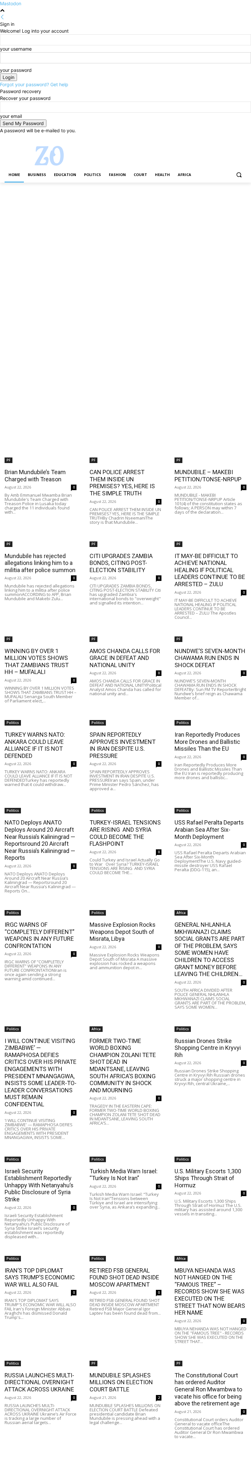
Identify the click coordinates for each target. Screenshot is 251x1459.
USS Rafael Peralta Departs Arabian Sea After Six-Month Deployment (209, 829)
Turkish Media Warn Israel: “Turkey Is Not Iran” (124, 1175)
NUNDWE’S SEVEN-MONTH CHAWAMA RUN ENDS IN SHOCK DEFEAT (210, 658)
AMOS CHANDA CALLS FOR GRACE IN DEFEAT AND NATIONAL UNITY (125, 658)
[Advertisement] (125, 231)
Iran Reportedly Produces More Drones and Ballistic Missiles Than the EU (207, 741)
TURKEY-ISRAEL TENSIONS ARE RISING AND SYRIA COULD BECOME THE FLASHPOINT (125, 833)
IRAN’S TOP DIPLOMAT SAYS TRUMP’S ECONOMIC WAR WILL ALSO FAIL (40, 1277)
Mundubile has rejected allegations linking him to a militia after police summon (40, 563)
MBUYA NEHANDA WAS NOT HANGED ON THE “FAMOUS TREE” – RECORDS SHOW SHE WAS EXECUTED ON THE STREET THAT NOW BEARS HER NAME (210, 1291)
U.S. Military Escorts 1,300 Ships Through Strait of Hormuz (208, 1178)
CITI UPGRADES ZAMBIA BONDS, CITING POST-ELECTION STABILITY (121, 563)
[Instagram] (215, 138)
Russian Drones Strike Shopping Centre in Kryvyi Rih (208, 1047)
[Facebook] (206, 138)
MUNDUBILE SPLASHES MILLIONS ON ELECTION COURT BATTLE (121, 1382)
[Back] (2, 17)
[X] (224, 138)
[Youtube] (242, 138)
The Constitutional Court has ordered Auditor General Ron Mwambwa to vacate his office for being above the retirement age (208, 1389)
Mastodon (10, 3)
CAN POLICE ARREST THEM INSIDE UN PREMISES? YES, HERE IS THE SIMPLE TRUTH (122, 483)
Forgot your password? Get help (34, 84)
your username (16, 49)
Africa (181, 912)
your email (11, 116)
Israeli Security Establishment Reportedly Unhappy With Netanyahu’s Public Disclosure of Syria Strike (39, 1185)
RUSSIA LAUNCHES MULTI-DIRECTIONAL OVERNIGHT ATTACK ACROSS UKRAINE (39, 1382)
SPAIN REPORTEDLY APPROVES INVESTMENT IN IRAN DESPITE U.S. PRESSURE (123, 745)
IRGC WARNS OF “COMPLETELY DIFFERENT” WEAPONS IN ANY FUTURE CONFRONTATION (40, 935)
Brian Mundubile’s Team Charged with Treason (35, 476)
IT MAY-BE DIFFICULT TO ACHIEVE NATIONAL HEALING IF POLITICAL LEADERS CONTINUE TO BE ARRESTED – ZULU (210, 570)
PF (8, 460)
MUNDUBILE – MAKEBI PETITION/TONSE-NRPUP (208, 476)
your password (16, 70)
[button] (238, 175)
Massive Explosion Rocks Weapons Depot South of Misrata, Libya (123, 931)
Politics (13, 722)
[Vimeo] (233, 138)
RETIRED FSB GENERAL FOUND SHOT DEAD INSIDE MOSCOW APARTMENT (124, 1277)
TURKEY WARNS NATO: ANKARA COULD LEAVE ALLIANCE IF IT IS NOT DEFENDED (35, 745)
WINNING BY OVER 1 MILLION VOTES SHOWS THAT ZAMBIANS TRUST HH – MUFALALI (37, 662)
